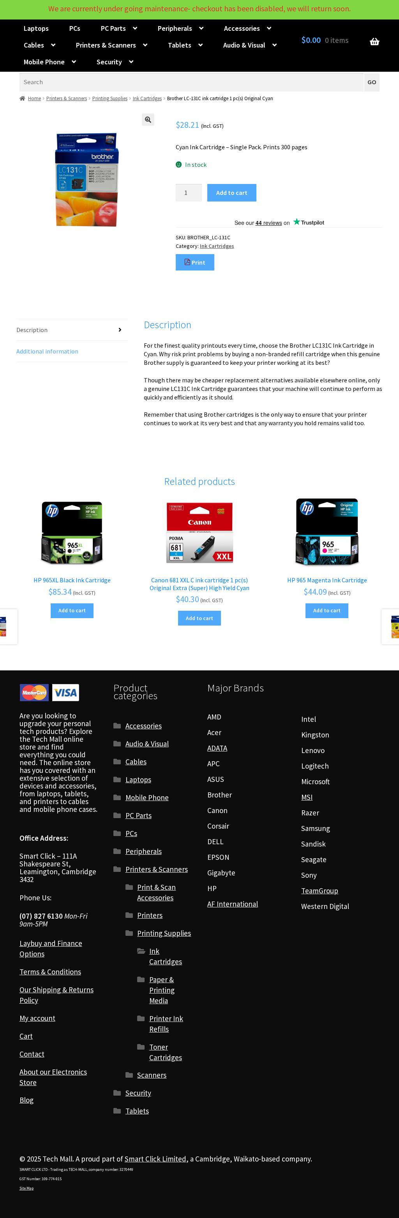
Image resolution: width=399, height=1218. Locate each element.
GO (371, 82)
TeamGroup (319, 890)
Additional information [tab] (47, 351)
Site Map (26, 1188)
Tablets (179, 45)
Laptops (36, 28)
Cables (34, 45)
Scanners (151, 1075)
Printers (149, 915)
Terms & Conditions (50, 971)
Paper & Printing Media (162, 990)
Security (109, 61)
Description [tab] (32, 330)
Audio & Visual (244, 45)
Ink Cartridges (147, 98)
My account (37, 1018)
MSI (306, 797)
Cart (26, 1036)
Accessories (242, 28)
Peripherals (175, 28)
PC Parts (113, 28)
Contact (31, 1054)
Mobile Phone (44, 61)
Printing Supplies (109, 98)
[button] (148, 119)
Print (198, 262)
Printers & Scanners (106, 45)
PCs (74, 28)
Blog (26, 1100)
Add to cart (231, 192)
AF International (232, 904)
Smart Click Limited (155, 1158)
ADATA (217, 748)
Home (34, 98)
